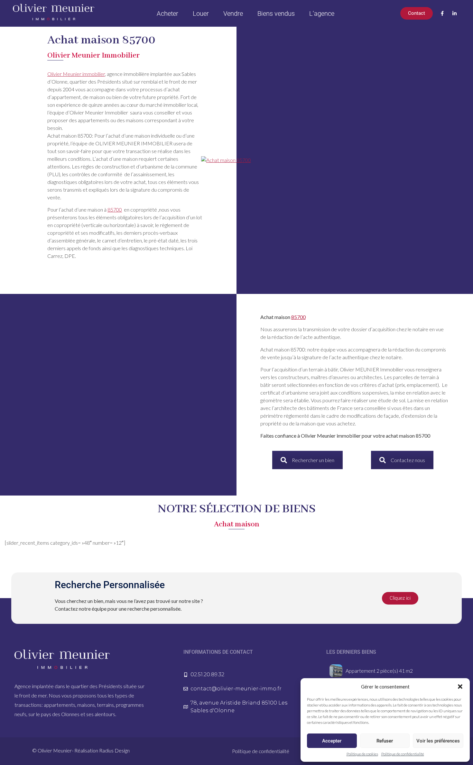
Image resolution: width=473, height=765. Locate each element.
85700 (114, 209)
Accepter (331, 741)
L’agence (321, 13)
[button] (460, 686)
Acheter (167, 13)
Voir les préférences (438, 741)
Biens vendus (276, 13)
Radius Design (114, 750)
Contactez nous (408, 460)
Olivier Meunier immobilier (76, 74)
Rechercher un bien (313, 460)
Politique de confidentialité (402, 753)
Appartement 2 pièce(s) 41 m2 (379, 671)
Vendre (233, 13)
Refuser (384, 741)
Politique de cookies (362, 753)
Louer (201, 13)
